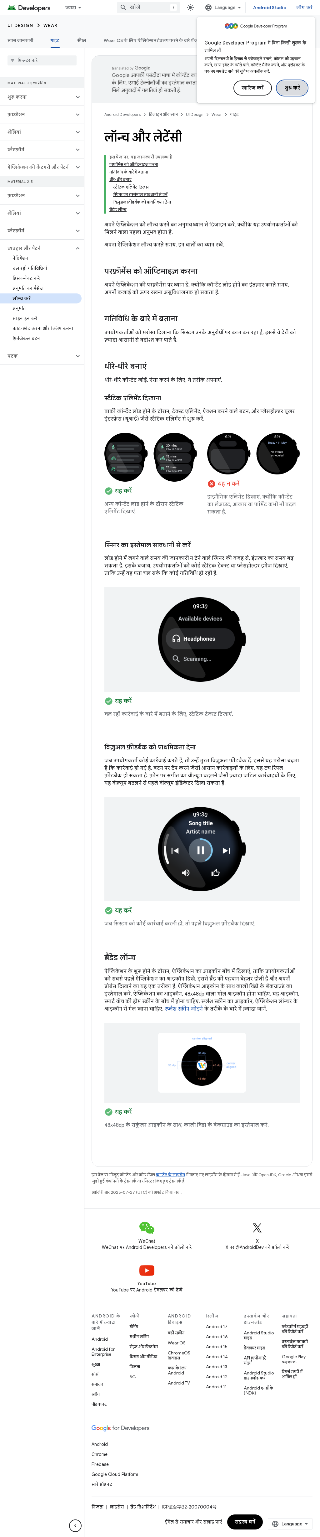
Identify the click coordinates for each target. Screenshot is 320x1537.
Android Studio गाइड (259, 1335)
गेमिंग (134, 1326)
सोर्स (95, 1374)
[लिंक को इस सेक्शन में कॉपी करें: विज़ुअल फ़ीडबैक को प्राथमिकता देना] (202, 747)
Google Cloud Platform (115, 1474)
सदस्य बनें (245, 1522)
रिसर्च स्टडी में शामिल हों (292, 1374)
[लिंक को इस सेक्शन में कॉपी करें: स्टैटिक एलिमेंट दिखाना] (167, 398)
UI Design (20, 25)
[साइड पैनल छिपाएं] (75, 1525)
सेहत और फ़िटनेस (144, 1346)
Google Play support (294, 1359)
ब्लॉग (96, 1394)
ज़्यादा (70, 7)
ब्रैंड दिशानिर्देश (143, 1506)
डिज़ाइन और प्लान (163, 114)
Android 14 (217, 1356)
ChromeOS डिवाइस (179, 1355)
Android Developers (122, 114)
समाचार (97, 1384)
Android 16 (217, 1336)
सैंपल (82, 40)
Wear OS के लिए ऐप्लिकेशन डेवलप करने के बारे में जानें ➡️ (156, 40)
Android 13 (216, 1366)
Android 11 (216, 1387)
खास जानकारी (20, 40)
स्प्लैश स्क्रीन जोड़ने (184, 1009)
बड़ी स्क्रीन (176, 1333)
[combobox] (148, 7)
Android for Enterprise (103, 1351)
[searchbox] (42, 60)
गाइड (55, 40)
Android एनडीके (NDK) (258, 1390)
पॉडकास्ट (99, 1404)
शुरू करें (292, 88)
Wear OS (177, 1343)
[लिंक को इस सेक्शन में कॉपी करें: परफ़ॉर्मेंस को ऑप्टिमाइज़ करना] (204, 272)
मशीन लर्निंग (139, 1336)
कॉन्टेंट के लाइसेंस (170, 1174)
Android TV (179, 1383)
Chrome (100, 1454)
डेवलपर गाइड (254, 1348)
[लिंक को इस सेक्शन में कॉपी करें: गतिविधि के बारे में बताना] (184, 319)
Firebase (100, 1464)
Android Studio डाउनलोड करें (259, 1375)
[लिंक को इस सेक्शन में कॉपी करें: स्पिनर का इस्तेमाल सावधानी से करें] (197, 545)
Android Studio (269, 7)
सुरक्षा (96, 1364)
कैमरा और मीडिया (143, 1356)
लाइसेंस (117, 1506)
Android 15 (217, 1346)
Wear (50, 25)
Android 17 (217, 1326)
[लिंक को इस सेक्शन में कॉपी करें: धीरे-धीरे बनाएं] (153, 367)
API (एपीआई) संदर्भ (255, 1360)
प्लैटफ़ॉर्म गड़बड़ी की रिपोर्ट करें (295, 1329)
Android (100, 1339)
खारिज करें (253, 88)
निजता (135, 1366)
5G (133, 1376)
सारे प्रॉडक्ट (102, 1484)
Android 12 (217, 1376)
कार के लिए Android (177, 1370)
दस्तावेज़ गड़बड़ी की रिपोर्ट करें (295, 1344)
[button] (37, 97)
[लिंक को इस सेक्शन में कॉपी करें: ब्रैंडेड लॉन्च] (142, 958)
